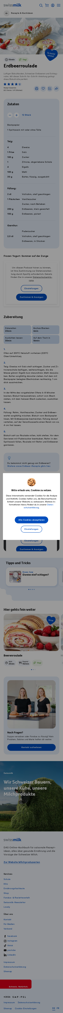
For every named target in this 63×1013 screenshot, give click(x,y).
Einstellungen (31, 529)
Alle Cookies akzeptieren (31, 520)
